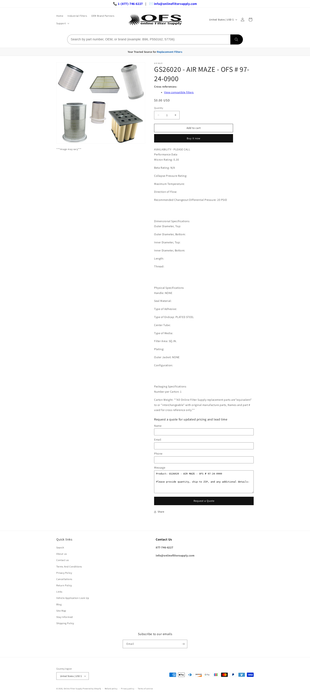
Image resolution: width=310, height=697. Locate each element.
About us (61, 553)
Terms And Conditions (69, 566)
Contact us (62, 560)
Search (60, 547)
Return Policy (64, 585)
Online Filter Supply (73, 688)
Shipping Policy (65, 623)
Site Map (61, 610)
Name (157, 426)
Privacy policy (127, 688)
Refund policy (111, 688)
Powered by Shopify (92, 688)
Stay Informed (64, 617)
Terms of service (145, 688)
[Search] (236, 39)
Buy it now (193, 138)
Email (157, 439)
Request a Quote (204, 500)
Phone (158, 453)
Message (159, 467)
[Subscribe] (183, 644)
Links (59, 591)
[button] (62, 23)
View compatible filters (179, 92)
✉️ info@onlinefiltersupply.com (173, 4)
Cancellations (64, 579)
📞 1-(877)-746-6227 (128, 4)
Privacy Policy (64, 572)
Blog (59, 604)
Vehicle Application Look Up (72, 598)
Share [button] (161, 511)
